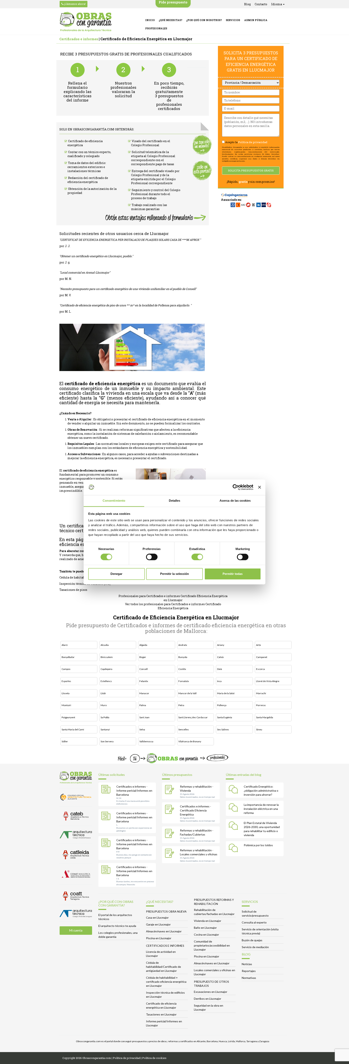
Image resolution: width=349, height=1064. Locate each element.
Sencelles (183, 729)
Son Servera (107, 741)
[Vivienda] (170, 790)
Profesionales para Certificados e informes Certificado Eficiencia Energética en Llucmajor (173, 598)
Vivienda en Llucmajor (207, 920)
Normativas (249, 977)
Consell (143, 669)
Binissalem (107, 657)
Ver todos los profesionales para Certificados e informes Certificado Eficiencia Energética (173, 606)
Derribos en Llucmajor (207, 998)
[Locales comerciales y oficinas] (170, 853)
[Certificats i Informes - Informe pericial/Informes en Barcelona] (106, 790)
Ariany (220, 644)
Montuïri (66, 705)
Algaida (143, 644)
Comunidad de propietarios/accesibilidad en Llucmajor (212, 945)
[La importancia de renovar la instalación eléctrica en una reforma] (234, 808)
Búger (142, 657)
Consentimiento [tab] (114, 500)
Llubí (103, 693)
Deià (219, 669)
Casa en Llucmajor (157, 917)
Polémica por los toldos (258, 845)
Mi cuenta (75, 930)
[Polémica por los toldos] (234, 848)
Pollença (221, 705)
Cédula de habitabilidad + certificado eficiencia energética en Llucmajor (166, 981)
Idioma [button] (277, 4)
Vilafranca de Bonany (189, 741)
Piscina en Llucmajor (158, 938)
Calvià (220, 657)
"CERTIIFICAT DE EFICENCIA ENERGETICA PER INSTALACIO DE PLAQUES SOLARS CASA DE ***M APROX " (130, 240)
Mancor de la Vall (187, 693)
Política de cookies (154, 1058)
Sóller (65, 741)
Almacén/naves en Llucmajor (164, 931)
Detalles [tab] (174, 500)
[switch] (152, 557)
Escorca (260, 669)
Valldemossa (146, 741)
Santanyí (105, 729)
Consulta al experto (254, 922)
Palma (142, 705)
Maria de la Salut (225, 693)
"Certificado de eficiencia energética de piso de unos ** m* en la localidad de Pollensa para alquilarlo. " (125, 305)
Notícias (247, 964)
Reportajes (249, 971)
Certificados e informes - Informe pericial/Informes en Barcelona (134, 790)
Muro (104, 705)
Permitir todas (233, 573)
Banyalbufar (68, 657)
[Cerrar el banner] (259, 487)
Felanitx (143, 681)
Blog (247, 4)
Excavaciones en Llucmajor (210, 991)
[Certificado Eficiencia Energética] (170, 809)
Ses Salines (223, 729)
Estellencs (106, 681)
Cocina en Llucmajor (206, 934)
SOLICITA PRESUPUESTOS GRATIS (251, 170)
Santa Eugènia (224, 717)
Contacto (261, 4)
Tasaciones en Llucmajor (161, 1014)
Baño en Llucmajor (205, 927)
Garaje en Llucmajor (158, 924)
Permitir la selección (174, 573)
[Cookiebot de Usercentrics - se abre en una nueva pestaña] (235, 487)
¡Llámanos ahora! (74, 4)
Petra (181, 705)
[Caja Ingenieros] (234, 193)
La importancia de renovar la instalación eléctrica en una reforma (261, 808)
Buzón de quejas (252, 940)
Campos (66, 669)
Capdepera (106, 669)
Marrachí (261, 693)
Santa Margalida (264, 717)
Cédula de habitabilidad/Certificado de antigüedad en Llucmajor (163, 966)
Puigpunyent (68, 717)
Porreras (261, 705)
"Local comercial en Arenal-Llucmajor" (84, 272)
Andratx (182, 644)
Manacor (144, 693)
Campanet (261, 657)
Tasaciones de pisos (73, 590)
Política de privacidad (252, 142)
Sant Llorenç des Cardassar (193, 717)
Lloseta (65, 693)
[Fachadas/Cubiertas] (170, 833)
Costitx (182, 669)
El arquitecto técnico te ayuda (117, 926)
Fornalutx (183, 681)
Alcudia (105, 644)
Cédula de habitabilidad (76, 577)
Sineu (259, 729)
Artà (258, 644)
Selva (142, 729)
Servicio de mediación (255, 947)
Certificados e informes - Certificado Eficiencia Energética (195, 810)
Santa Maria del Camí (73, 729)
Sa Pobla (105, 717)
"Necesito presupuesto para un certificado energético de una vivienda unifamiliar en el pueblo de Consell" (128, 289)
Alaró (64, 644)
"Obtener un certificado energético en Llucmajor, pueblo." (96, 256)
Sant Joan (144, 717)
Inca (219, 681)
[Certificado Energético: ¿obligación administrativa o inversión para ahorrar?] (234, 790)
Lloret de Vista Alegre (267, 681)
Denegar (116, 573)
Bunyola (182, 657)
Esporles (66, 681)
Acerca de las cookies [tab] (235, 500)
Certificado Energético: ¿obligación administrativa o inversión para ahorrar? (261, 790)
